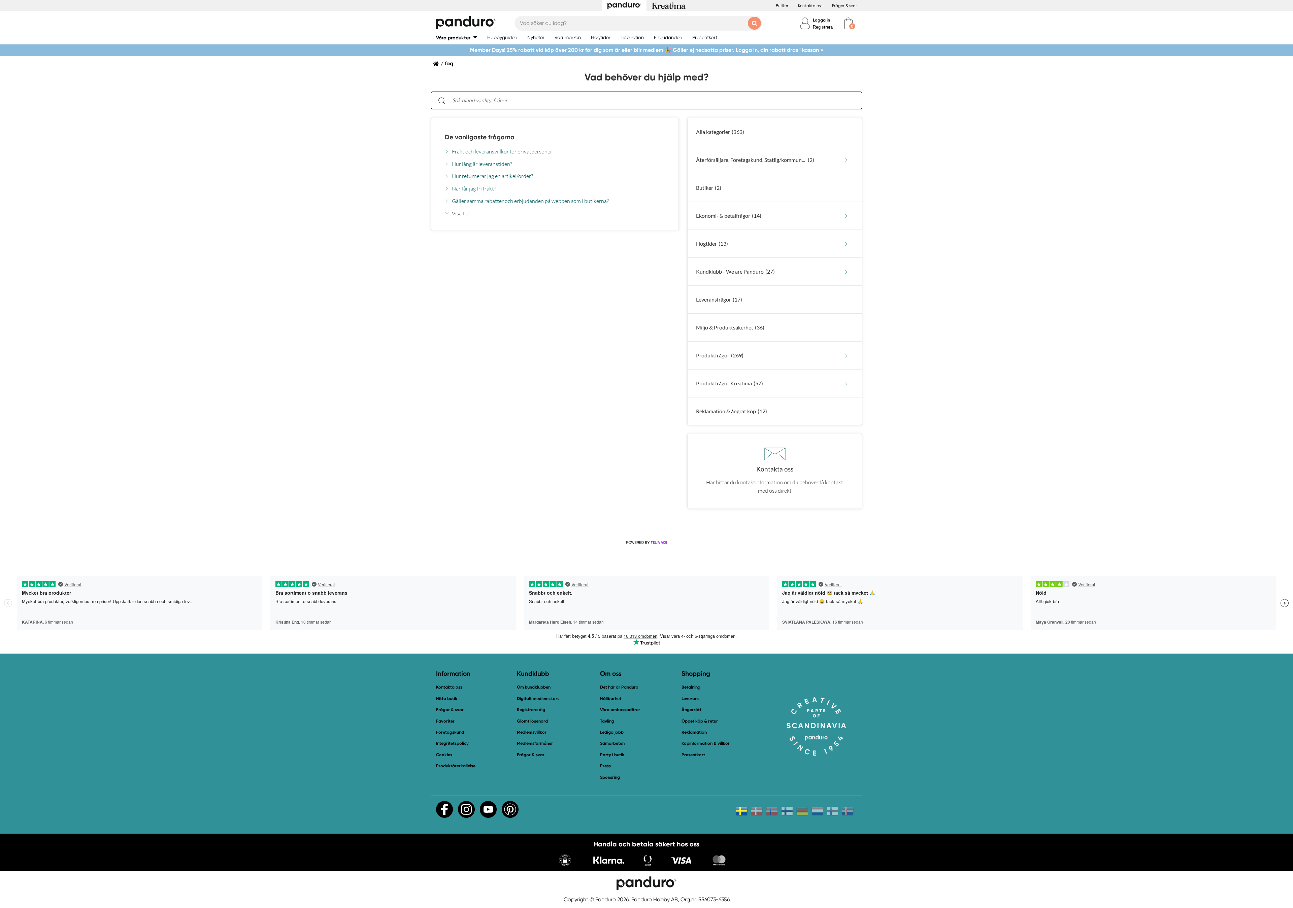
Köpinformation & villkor (706, 743)
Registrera (823, 27)
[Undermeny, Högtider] (846, 244)
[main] (646, 300)
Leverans (690, 698)
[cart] (848, 23)
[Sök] (441, 100)
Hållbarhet (610, 698)
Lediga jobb (612, 732)
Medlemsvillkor (531, 732)
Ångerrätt (691, 709)
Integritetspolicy (452, 743)
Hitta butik (446, 698)
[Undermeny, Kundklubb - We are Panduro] (846, 272)
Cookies (444, 755)
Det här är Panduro (619, 687)
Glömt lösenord (532, 721)
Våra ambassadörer (620, 709)
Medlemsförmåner (535, 743)
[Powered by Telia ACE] (646, 542)
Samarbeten (612, 743)
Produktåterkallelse (455, 765)
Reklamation (694, 732)
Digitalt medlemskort (538, 698)
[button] (456, 37)
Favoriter (445, 721)
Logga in (821, 20)
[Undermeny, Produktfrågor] (846, 355)
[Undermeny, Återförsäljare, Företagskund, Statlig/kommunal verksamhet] (846, 160)
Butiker (782, 5)
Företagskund (450, 732)
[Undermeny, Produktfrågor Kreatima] (846, 383)
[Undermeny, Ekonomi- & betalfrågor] (846, 216)
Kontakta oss (810, 5)
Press (605, 765)
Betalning (691, 687)
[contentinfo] (646, 320)
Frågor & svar (844, 5)
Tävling (607, 721)
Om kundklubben (534, 687)
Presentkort (693, 754)
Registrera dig (531, 709)
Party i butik (612, 754)
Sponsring (610, 777)
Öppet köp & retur (700, 721)
